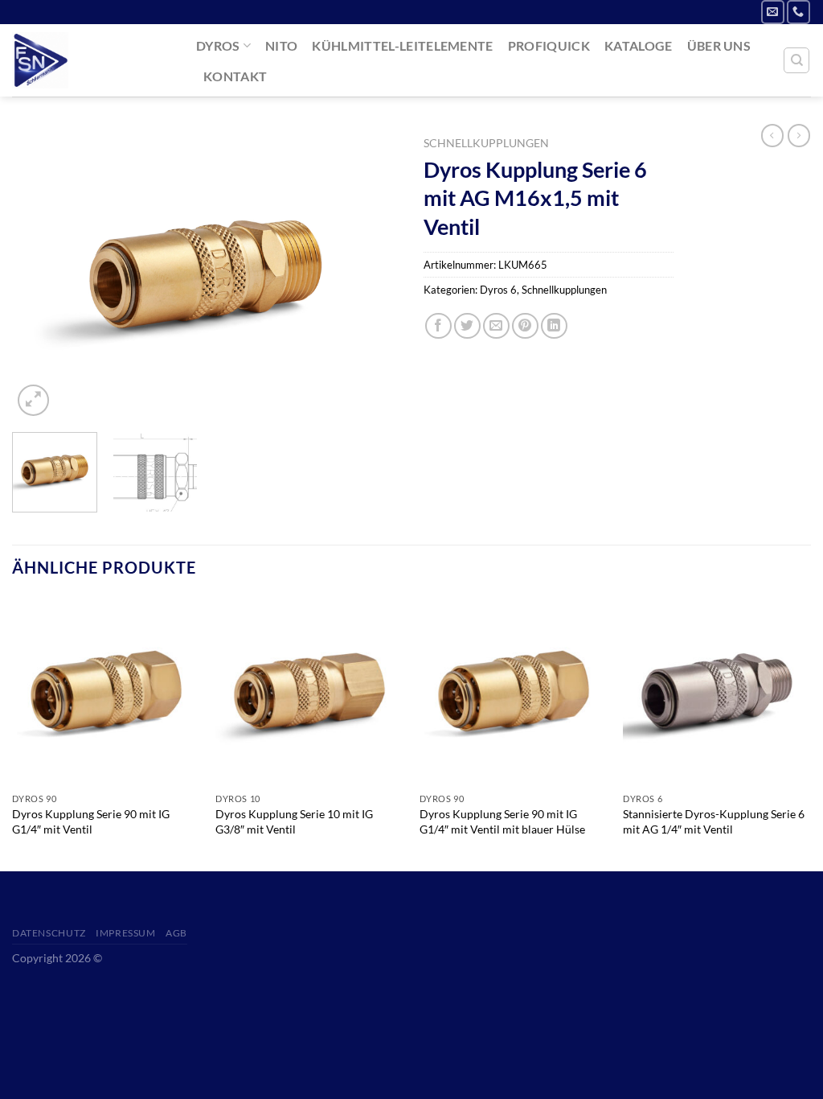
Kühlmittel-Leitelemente (402, 45)
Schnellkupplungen (486, 143)
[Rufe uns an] (798, 11)
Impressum (126, 933)
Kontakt (235, 76)
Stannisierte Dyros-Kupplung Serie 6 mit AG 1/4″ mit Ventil (714, 821)
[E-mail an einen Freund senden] (496, 326)
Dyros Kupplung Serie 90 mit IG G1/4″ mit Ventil (91, 821)
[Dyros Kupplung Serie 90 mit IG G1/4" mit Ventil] (106, 691)
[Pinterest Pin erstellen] (525, 326)
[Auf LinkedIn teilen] (554, 326)
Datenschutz (49, 933)
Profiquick (549, 45)
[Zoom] (33, 400)
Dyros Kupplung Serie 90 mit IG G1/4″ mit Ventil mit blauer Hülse (502, 821)
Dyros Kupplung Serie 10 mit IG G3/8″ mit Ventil (294, 821)
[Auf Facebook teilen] (438, 326)
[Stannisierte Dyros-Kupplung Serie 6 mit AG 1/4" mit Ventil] (717, 691)
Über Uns (719, 45)
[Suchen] (796, 60)
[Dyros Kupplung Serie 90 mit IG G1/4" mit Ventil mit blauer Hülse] (514, 691)
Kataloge (638, 45)
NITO (281, 45)
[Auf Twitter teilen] (467, 326)
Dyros (218, 45)
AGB (176, 933)
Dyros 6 (498, 289)
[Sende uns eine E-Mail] (772, 11)
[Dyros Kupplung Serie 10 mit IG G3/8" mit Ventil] (309, 691)
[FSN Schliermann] (92, 60)
